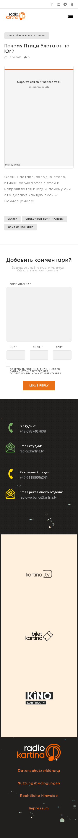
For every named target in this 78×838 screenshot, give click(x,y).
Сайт (59, 347)
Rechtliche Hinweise (39, 796)
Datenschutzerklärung (39, 771)
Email (38, 347)
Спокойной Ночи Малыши (45, 219)
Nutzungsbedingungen (39, 783)
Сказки (12, 219)
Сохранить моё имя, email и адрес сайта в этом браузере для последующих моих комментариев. (36, 371)
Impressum (39, 808)
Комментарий (20, 284)
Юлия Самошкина (21, 227)
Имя (14, 347)
